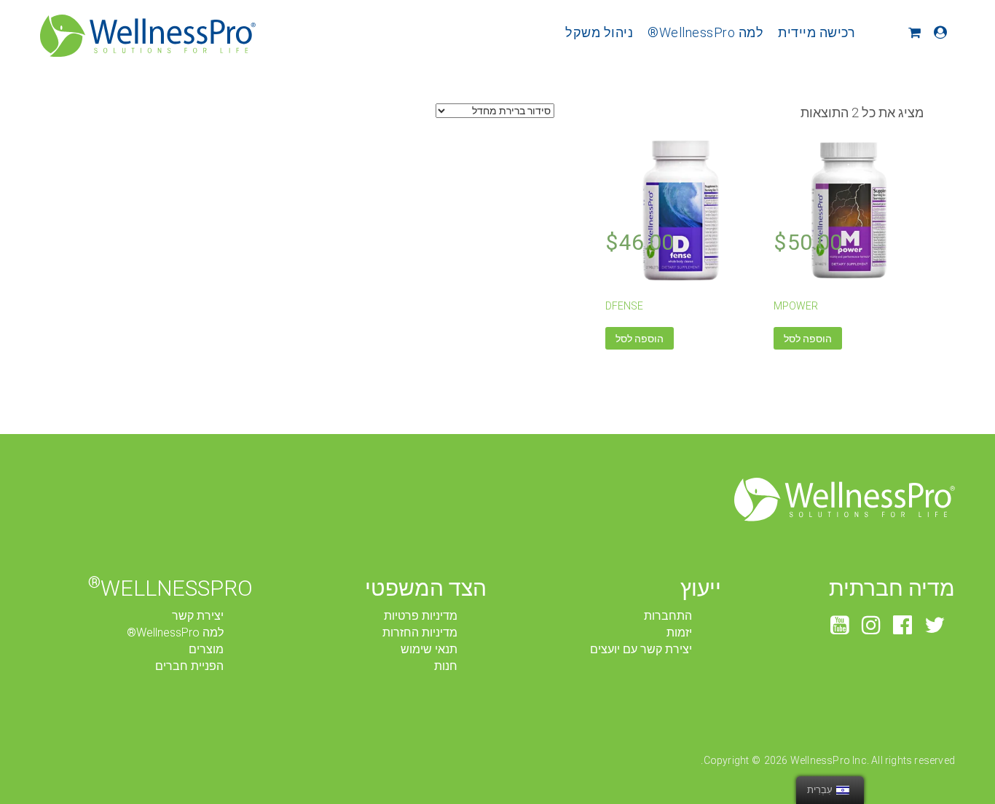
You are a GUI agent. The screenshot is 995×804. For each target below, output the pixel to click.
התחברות (668, 616)
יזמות (679, 632)
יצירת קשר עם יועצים (641, 649)
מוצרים (206, 649)
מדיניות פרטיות (420, 616)
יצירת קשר (198, 616)
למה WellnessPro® (705, 32)
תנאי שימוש (429, 649)
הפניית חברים (189, 666)
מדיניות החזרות (419, 632)
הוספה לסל (808, 338)
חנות (445, 666)
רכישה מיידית (816, 32)
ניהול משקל (599, 32)
